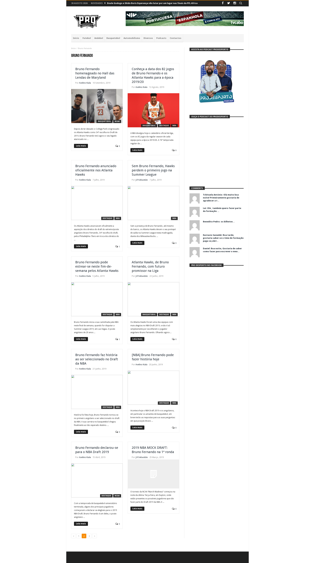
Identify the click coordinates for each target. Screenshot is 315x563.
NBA (174, 126)
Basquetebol (104, 121)
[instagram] (235, 3)
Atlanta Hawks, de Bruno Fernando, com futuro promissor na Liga (150, 266)
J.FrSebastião (142, 180)
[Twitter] (229, 3)
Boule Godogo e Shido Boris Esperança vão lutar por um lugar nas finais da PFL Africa (152, 3)
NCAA (117, 121)
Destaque (164, 126)
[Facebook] (223, 3)
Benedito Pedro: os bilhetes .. (219, 221)
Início (73, 48)
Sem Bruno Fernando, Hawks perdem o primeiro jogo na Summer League (153, 170)
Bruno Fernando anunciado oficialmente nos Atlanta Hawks (95, 170)
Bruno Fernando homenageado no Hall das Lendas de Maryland (94, 73)
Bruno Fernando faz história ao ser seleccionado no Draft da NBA (96, 359)
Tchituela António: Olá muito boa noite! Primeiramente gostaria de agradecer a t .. (221, 198)
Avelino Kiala (85, 83)
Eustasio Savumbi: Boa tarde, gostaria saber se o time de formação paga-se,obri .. (223, 238)
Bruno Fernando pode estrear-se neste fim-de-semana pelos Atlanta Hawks (96, 266)
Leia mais (81, 146)
